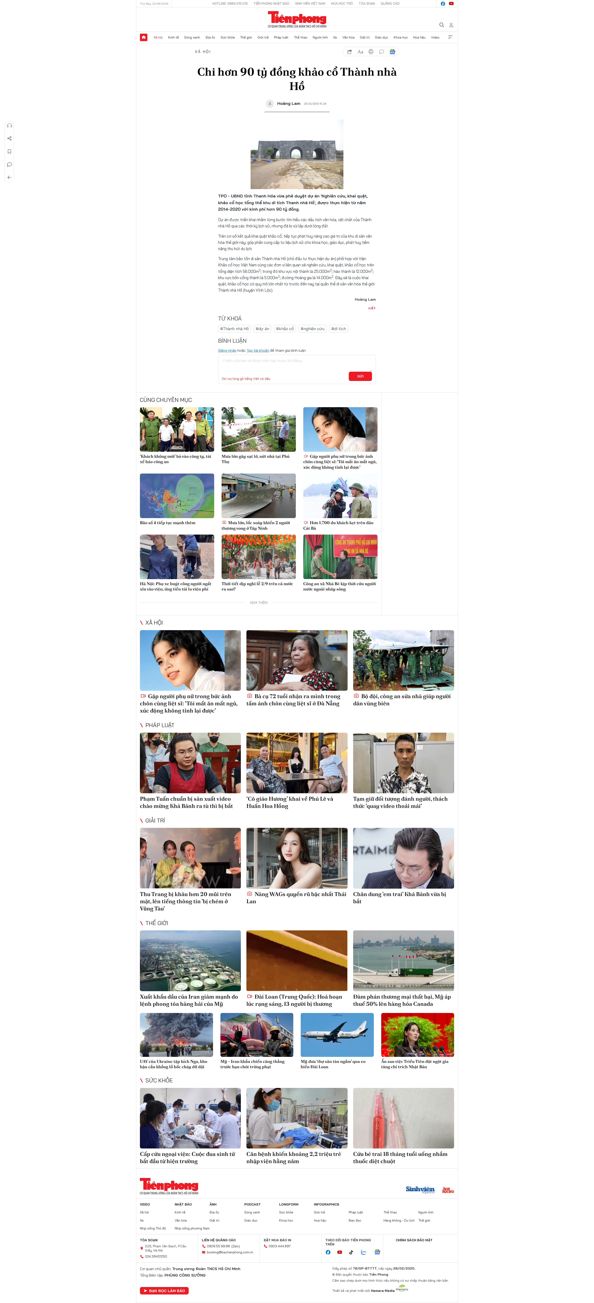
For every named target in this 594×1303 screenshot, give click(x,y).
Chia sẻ (9, 138)
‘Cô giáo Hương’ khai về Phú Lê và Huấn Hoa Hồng (289, 802)
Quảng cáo (390, 3)
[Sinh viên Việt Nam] (420, 1190)
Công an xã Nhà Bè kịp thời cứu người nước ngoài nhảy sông (339, 586)
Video (435, 37)
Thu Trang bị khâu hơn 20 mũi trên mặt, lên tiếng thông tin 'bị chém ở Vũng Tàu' (185, 901)
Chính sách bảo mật (414, 1240)
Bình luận (9, 164)
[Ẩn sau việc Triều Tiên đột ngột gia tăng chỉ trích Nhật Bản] (417, 1035)
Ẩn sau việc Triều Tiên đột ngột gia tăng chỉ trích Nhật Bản (415, 1064)
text (360, 51)
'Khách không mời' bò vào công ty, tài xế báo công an (175, 459)
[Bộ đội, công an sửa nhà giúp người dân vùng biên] (403, 660)
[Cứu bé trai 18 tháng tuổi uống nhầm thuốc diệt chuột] (403, 1118)
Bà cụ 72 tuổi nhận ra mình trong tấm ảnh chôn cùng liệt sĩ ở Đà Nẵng (293, 700)
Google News (392, 51)
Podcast (252, 1204)
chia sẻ (349, 51)
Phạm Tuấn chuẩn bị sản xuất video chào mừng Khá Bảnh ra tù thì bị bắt (186, 802)
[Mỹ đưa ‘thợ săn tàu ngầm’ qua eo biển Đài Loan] (337, 1035)
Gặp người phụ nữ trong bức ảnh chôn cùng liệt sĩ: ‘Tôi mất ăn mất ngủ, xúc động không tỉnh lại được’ (340, 462)
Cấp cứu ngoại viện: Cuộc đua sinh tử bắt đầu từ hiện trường (187, 1157)
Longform (288, 1204)
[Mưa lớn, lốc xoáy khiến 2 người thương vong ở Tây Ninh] (259, 496)
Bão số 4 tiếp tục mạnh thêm (167, 522)
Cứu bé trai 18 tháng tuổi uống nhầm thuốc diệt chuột (400, 1157)
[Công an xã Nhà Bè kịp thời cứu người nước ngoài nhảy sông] (340, 557)
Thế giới (246, 37)
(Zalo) (235, 1246)
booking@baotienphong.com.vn (230, 1252)
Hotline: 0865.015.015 (230, 3)
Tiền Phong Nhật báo (271, 3)
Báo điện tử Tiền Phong (297, 19)
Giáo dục (381, 37)
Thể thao (300, 37)
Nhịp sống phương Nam (192, 1228)
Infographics (326, 1204)
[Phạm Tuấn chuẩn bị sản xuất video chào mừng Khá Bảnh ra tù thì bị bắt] (190, 763)
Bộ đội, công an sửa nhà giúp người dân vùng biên (402, 700)
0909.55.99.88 (218, 1246)
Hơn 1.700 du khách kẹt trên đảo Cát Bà (338, 525)
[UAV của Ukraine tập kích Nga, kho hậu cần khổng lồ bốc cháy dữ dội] (176, 1035)
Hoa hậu (419, 37)
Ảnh (213, 1204)
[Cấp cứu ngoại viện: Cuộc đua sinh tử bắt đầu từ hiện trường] (190, 1118)
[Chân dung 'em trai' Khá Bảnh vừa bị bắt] (403, 858)
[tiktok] (354, 1252)
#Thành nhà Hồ (234, 328)
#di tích (338, 328)
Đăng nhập (227, 350)
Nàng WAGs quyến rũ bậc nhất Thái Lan (296, 897)
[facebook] (443, 3)
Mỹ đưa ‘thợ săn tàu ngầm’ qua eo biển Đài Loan (333, 1064)
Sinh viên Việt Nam (310, 3)
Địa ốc (210, 37)
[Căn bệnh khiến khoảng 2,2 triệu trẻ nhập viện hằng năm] (296, 1118)
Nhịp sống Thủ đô (153, 1228)
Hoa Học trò (342, 3)
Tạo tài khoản (258, 350)
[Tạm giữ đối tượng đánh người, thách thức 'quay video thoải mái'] (403, 763)
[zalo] (366, 1252)
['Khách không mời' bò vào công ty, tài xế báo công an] (177, 429)
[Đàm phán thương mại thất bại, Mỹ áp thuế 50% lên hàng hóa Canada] (403, 960)
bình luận (381, 51)
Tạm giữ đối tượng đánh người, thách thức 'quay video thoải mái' (400, 802)
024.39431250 (156, 1256)
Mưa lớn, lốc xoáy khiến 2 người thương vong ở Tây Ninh (256, 525)
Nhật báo (183, 1204)
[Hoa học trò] (448, 1190)
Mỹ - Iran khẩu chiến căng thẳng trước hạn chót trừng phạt (252, 1064)
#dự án (262, 328)
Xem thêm (450, 37)
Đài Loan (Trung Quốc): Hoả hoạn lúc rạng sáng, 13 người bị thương (294, 1000)
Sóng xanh (192, 37)
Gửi (360, 376)
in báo (371, 51)
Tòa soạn (367, 3)
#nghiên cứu (312, 328)
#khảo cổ (285, 328)
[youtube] (451, 3)
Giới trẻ (263, 37)
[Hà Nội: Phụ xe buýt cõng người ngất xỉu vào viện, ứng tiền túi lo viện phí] (177, 557)
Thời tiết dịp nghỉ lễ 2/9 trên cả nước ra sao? (257, 586)
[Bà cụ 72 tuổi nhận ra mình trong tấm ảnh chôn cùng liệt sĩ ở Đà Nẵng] (296, 660)
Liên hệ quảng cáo (219, 1240)
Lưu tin (9, 151)
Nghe (9, 125)
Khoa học (401, 37)
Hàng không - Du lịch (399, 1220)
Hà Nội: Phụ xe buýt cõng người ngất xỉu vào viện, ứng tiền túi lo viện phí (175, 586)
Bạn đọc (355, 1220)
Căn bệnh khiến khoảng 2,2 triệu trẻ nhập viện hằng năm (293, 1157)
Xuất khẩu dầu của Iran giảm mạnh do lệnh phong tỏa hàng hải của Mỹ (189, 1000)
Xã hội (158, 37)
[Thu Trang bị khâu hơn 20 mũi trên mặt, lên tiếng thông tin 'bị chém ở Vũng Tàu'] (190, 858)
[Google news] (380, 1252)
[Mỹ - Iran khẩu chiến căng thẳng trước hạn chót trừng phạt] (257, 1035)
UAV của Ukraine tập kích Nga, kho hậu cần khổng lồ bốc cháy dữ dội (173, 1064)
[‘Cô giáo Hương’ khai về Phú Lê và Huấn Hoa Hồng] (296, 763)
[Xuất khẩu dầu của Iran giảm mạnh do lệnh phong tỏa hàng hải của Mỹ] (190, 960)
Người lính (320, 37)
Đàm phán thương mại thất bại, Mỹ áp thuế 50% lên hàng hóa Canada (402, 1000)
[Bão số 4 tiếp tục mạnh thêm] (177, 496)
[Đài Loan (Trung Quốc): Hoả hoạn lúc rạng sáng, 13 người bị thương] (296, 960)
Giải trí (365, 37)
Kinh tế (173, 37)
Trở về (9, 177)
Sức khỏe (228, 37)
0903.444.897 (280, 1246)
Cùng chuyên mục (166, 399)
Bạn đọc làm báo (167, 1290)
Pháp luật (281, 37)
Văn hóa (348, 37)
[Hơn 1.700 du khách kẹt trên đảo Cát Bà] (340, 496)
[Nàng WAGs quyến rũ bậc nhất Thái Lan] (296, 858)
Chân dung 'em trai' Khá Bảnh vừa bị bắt (399, 897)
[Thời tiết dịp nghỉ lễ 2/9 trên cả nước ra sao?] (259, 557)
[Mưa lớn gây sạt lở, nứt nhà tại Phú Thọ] (259, 429)
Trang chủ (143, 37)
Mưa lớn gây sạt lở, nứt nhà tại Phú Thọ (256, 459)
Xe (335, 37)
